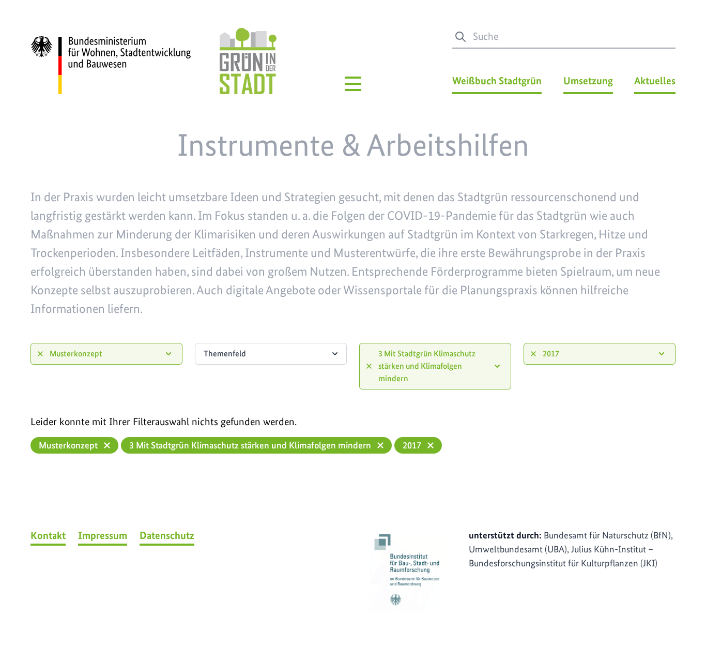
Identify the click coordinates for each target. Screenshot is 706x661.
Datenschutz (167, 535)
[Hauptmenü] (353, 83)
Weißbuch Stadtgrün (497, 80)
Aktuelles (655, 80)
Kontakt (48, 535)
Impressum (102, 535)
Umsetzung (588, 80)
